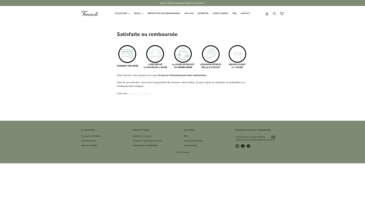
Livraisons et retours (142, 136)
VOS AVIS (188, 13)
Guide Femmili (190, 145)
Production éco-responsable (164, 13)
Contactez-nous (88, 140)
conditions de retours (139, 93)
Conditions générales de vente (147, 140)
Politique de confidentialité (145, 145)
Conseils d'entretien (193, 140)
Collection (121, 13)
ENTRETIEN (203, 13)
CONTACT (245, 13)
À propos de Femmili (91, 136)
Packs (137, 13)
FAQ (235, 13)
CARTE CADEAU (220, 13)
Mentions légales (89, 145)
